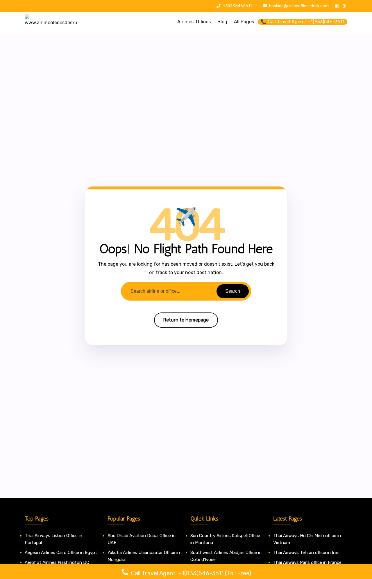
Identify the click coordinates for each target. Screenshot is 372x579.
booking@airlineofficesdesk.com (299, 5)
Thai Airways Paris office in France (307, 562)
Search (232, 291)
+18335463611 (237, 5)
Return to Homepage (186, 320)
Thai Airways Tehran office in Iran (306, 552)
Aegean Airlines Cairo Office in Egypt (61, 552)
